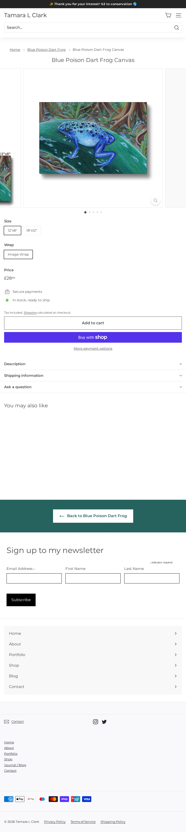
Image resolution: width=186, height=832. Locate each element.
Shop (8, 759)
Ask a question (17, 387)
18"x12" (31, 230)
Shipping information (23, 375)
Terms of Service (83, 822)
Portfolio (10, 754)
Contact (10, 770)
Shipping (30, 312)
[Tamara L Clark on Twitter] (104, 721)
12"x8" (12, 230)
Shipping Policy (113, 822)
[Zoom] (155, 200)
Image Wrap (18, 254)
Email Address (21, 568)
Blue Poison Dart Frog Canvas (98, 49)
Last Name (134, 568)
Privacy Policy (55, 822)
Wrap (9, 244)
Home (15, 49)
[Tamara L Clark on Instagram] (95, 721)
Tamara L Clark (25, 15)
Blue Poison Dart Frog (46, 49)
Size (7, 221)
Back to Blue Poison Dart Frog (96, 516)
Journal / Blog (15, 765)
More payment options (93, 348)
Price (9, 270)
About (9, 748)
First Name (75, 568)
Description (14, 364)
